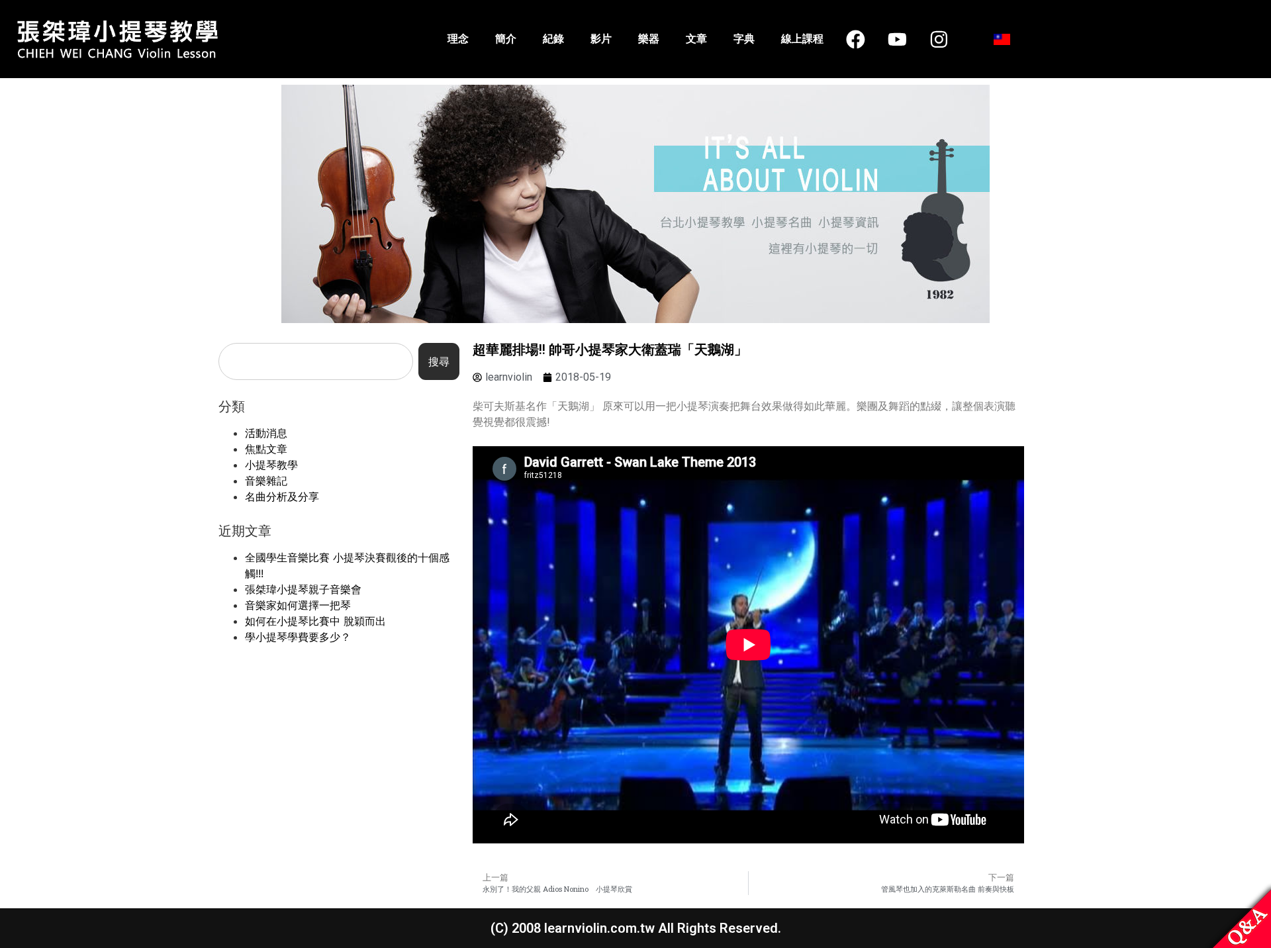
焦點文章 (266, 448)
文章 (696, 38)
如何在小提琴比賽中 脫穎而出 (315, 621)
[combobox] (315, 361)
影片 (601, 38)
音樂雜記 (266, 480)
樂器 (648, 38)
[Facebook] (856, 39)
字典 (744, 38)
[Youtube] (897, 39)
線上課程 (802, 38)
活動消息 (266, 433)
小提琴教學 (271, 464)
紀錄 (553, 38)
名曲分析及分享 (282, 496)
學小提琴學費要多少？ (298, 636)
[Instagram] (938, 39)
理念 (458, 38)
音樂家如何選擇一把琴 (298, 605)
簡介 (505, 38)
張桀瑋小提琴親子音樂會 (303, 589)
